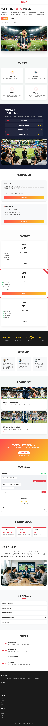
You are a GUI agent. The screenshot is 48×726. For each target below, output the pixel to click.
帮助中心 (2, 698)
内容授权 (2, 713)
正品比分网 (24, 2)
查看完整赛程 (24, 197)
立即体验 (5, 18)
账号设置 (2, 702)
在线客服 (2, 717)
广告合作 (2, 711)
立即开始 (25, 263)
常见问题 (2, 700)
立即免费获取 (24, 452)
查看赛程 (13, 18)
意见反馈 (2, 704)
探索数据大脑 (24, 221)
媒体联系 (2, 715)
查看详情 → (5, 407)
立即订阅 (24, 293)
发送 (44, 492)
